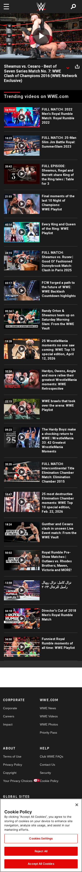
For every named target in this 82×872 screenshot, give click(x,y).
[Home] (41, 7)
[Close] (77, 805)
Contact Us (47, 764)
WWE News (48, 708)
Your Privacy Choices (12, 781)
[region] (41, 835)
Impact (7, 724)
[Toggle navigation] (6, 6)
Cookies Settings (41, 838)
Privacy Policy (12, 764)
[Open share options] (77, 66)
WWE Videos (49, 716)
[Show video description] (67, 66)
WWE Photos (49, 724)
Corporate (10, 708)
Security (45, 772)
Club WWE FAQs (49, 756)
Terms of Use (12, 756)
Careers (8, 716)
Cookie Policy (49, 781)
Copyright (9, 772)
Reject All (41, 851)
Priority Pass (48, 732)
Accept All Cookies (41, 863)
